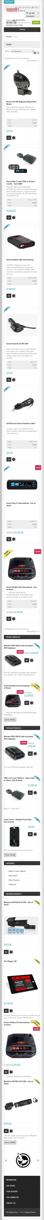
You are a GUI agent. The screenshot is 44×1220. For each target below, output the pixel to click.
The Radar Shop (11, 1212)
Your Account (12, 1191)
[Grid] (35, 53)
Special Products (13, 637)
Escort (15, 37)
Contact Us (10, 1203)
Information (11, 1180)
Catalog (8, 37)
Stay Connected (12, 1197)
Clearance (12, 884)
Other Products (14, 880)
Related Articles (30, 1212)
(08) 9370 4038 (18, 20)
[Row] (38, 53)
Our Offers (10, 1186)
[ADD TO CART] (30, 754)
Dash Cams (13, 876)
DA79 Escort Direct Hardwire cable (20, 423)
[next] (38, 1160)
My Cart (32, 13)
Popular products (13, 728)
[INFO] (35, 754)
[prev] (6, 1160)
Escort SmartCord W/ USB (17, 344)
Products (13, 893)
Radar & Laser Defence (17, 871)
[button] (36, 22)
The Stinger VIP (10, 961)
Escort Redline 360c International (20, 260)
